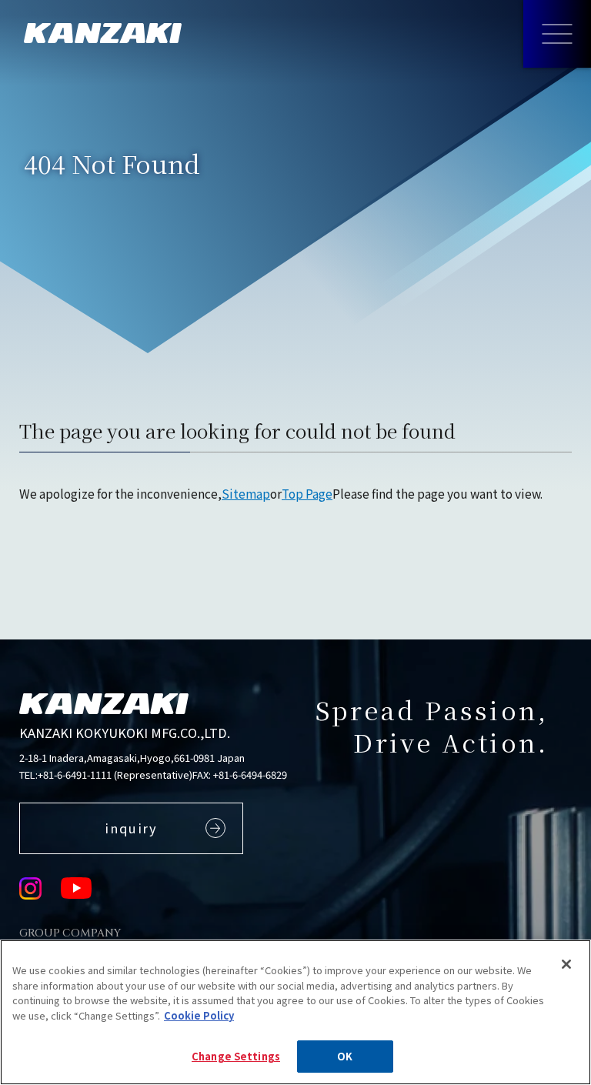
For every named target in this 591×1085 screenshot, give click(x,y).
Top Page (307, 493)
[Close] (566, 964)
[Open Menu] (557, 34)
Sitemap (246, 493)
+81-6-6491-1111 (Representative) (115, 774)
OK (344, 1056)
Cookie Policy (199, 1015)
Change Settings (236, 1056)
